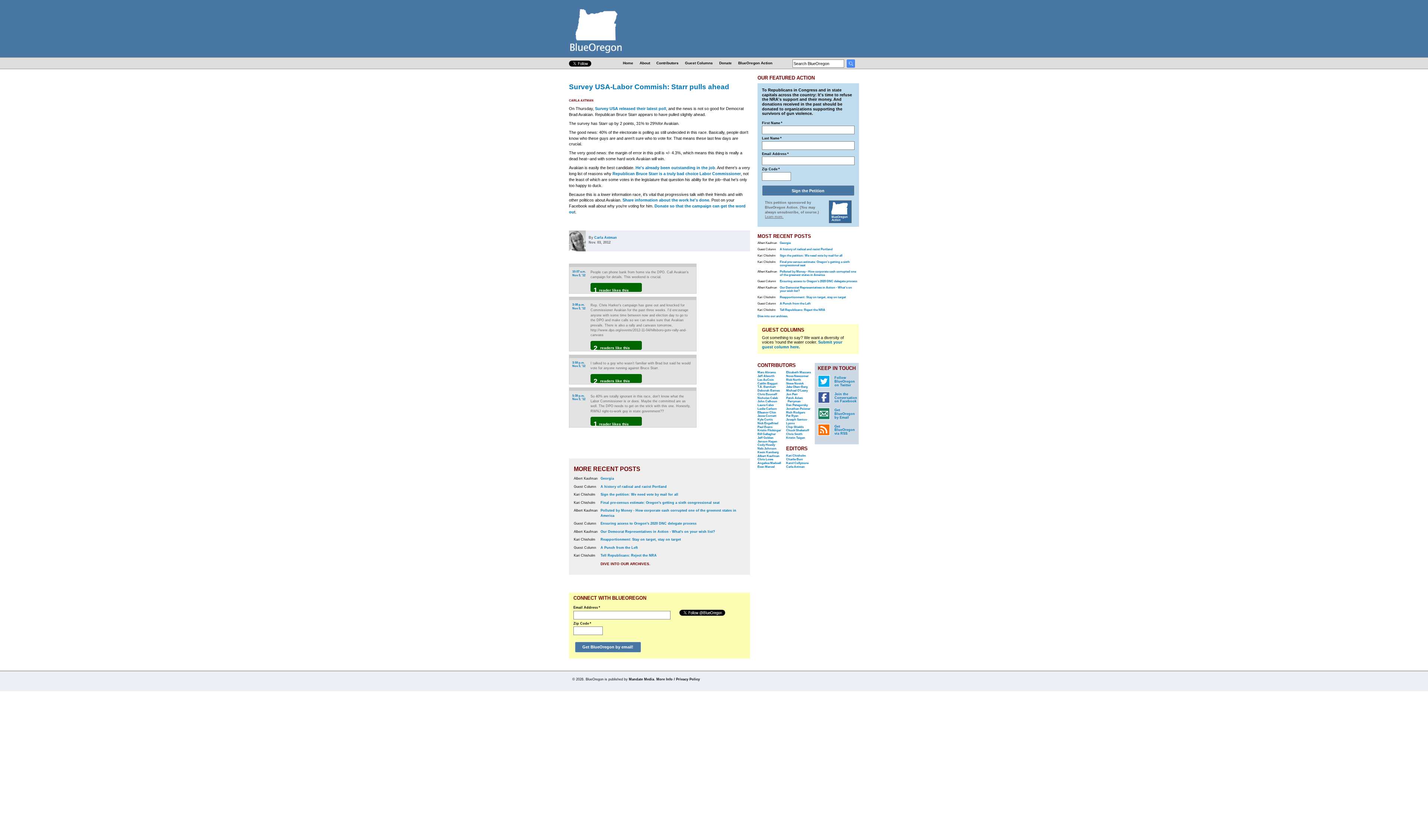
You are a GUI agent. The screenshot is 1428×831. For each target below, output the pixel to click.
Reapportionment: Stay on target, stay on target (641, 539)
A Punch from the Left (619, 548)
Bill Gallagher (767, 434)
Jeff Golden (766, 437)
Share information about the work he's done (666, 200)
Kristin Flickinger (769, 430)
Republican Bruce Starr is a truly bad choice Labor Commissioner (676, 173)
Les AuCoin (766, 379)
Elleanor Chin (767, 412)
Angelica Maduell (769, 463)
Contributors (667, 63)
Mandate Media (641, 679)
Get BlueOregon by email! (607, 647)
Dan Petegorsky (797, 405)
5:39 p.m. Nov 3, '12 (578, 397)
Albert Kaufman (768, 456)
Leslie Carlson (767, 408)
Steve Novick (795, 383)
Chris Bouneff (767, 394)
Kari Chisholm (796, 455)
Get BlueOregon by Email (844, 413)
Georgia (607, 478)
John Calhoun (767, 401)
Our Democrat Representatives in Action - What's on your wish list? (658, 532)
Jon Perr (792, 394)
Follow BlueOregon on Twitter (844, 381)
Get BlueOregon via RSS (844, 430)
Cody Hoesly (766, 445)
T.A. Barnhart (767, 387)
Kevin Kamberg (768, 452)
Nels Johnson (767, 448)
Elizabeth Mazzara (798, 372)
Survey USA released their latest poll (630, 108)
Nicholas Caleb (768, 398)
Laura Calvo (766, 405)
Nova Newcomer (797, 376)
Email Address (586, 607)
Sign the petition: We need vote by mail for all (639, 494)
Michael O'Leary (797, 390)
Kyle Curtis (765, 419)
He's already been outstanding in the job (675, 167)
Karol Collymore (797, 463)
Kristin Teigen (795, 437)
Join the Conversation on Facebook (845, 397)
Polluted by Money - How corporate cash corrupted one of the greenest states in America (818, 273)
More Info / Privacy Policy (678, 679)
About (645, 63)
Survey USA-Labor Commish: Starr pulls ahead (649, 87)
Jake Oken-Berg (797, 387)
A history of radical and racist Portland (634, 487)
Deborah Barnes (769, 390)
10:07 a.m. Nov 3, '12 (579, 273)
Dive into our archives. (625, 564)
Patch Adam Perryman (794, 399)
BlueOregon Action (755, 63)
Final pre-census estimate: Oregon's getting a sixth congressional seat (660, 503)
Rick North (793, 379)
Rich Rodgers (795, 412)
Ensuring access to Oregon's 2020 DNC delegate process (649, 523)
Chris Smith (794, 434)
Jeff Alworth (766, 376)
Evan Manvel (766, 466)
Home (628, 63)
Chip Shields (795, 427)
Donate (725, 63)
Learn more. (774, 217)
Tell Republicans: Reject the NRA (629, 555)
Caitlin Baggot (768, 383)
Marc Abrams (767, 372)
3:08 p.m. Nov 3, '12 (578, 306)
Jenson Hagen (767, 441)
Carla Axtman (581, 100)
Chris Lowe (765, 459)
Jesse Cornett (767, 416)
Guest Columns (699, 63)
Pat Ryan (792, 416)
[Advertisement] (726, 360)
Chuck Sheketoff (797, 430)
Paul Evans (765, 427)
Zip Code (582, 623)
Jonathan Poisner (798, 408)
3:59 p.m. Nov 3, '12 (578, 364)
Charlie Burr (794, 459)
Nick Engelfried (768, 423)
